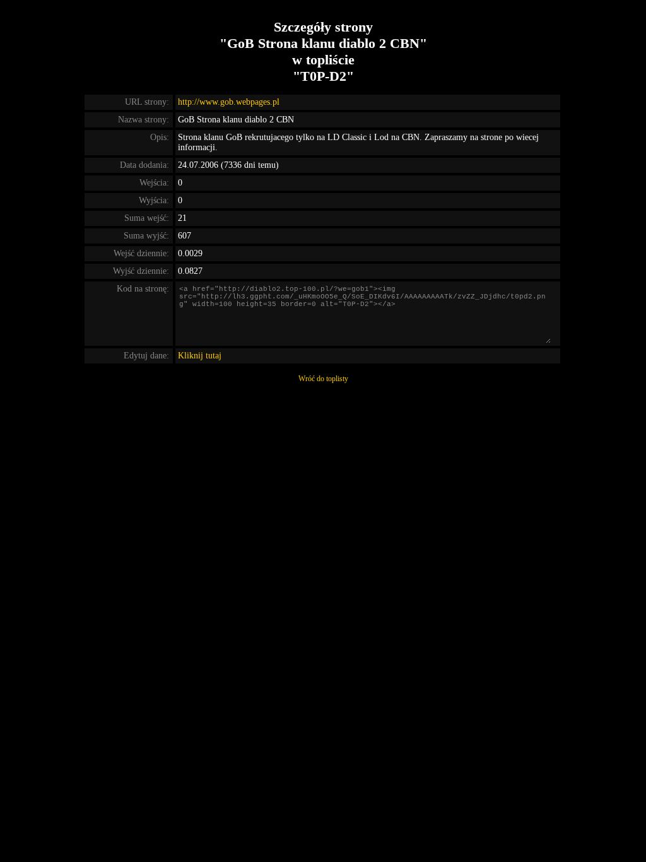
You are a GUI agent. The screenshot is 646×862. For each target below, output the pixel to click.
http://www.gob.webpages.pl (228, 102)
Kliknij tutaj (199, 355)
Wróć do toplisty (323, 378)
